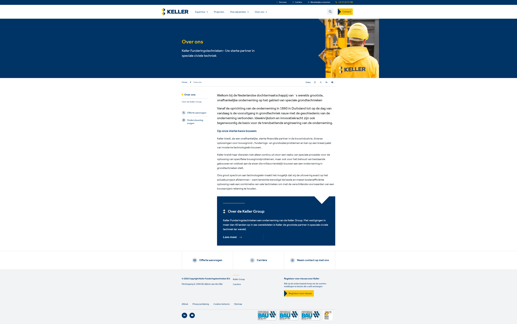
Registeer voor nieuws (300, 293)
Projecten (219, 12)
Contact (346, 11)
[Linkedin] (326, 82)
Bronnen (283, 2)
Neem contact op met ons (313, 260)
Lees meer (230, 237)
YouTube (192, 315)
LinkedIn (184, 315)
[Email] (332, 82)
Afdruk (185, 304)
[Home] (175, 12)
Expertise (200, 12)
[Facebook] (315, 82)
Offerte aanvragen (196, 113)
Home (184, 82)
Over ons (259, 12)
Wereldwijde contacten (320, 2)
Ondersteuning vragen (195, 122)
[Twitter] (321, 82)
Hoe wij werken (238, 12)
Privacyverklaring (201, 304)
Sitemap (238, 304)
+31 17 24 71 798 (345, 2)
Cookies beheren (221, 304)
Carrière (298, 2)
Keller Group (239, 279)
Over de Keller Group (192, 102)
